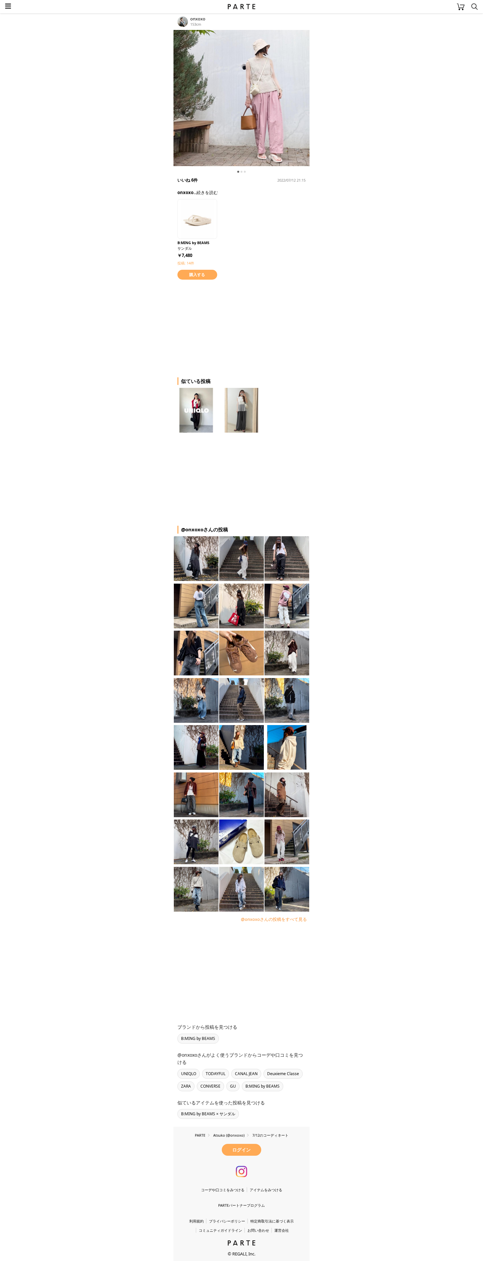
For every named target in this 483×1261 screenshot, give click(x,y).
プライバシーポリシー (227, 1221)
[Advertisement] (226, 327)
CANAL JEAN (246, 1073)
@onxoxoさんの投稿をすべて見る (274, 919)
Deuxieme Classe (283, 1073)
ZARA (186, 1086)
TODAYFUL (215, 1073)
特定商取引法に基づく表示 (272, 1221)
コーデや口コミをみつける (222, 1189)
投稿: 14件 (185, 263)
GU (233, 1086)
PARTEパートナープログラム (241, 1205)
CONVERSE (210, 1086)
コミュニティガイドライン (220, 1230)
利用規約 (196, 1221)
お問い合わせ (258, 1230)
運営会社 (281, 1230)
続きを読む (207, 192)
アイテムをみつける (266, 1189)
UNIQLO (188, 1073)
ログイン (241, 1150)
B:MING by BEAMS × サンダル (208, 1114)
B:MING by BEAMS (198, 1038)
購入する (197, 274)
